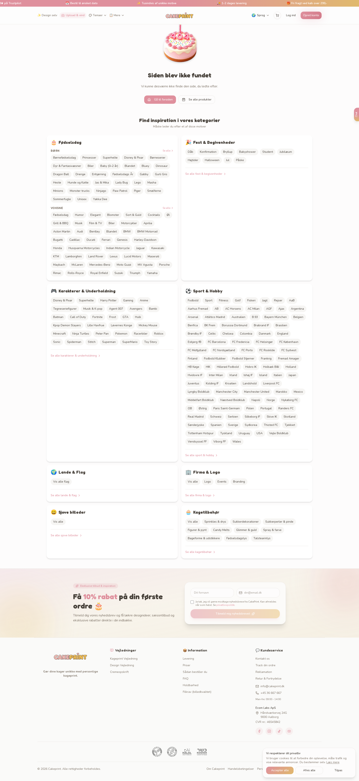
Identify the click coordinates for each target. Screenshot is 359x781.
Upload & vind (75, 15)
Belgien (298, 317)
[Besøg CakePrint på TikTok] (279, 731)
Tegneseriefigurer (65, 309)
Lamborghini (74, 256)
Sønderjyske (196, 425)
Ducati (91, 240)
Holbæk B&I (271, 367)
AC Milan (253, 309)
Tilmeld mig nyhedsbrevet (233, 614)
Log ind (291, 15)
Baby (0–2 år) (109, 166)
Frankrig (266, 359)
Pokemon (121, 334)
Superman (109, 342)
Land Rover (95, 256)
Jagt (264, 300)
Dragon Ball (61, 174)
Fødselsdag (60, 215)
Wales (236, 442)
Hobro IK (251, 367)
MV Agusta (145, 265)
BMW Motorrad (147, 231)
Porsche (164, 265)
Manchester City (226, 392)
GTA (125, 317)
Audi (80, 231)
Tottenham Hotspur (201, 433)
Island (263, 375)
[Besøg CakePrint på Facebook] (259, 731)
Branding (239, 482)
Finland (192, 359)
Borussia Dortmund (234, 325)
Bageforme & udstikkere (204, 538)
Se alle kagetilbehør (198, 552)
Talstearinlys (261, 538)
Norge (271, 400)
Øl (168, 215)
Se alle (166, 150)
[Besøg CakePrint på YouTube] (289, 731)
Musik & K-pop (92, 309)
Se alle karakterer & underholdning (74, 356)
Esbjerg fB (194, 342)
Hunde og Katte (78, 183)
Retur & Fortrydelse (269, 679)
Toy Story (150, 342)
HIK (208, 367)
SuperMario (130, 342)
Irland (233, 375)
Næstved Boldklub (232, 400)
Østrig (203, 408)
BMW (127, 231)
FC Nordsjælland (224, 350)
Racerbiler (141, 334)
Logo (207, 482)
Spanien (216, 425)
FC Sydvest (289, 350)
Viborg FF (219, 442)
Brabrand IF (261, 325)
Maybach (59, 265)
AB (217, 309)
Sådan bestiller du (195, 672)
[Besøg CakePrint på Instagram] (269, 731)
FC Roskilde (267, 350)
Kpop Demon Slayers (67, 325)
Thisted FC (271, 425)
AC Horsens (233, 309)
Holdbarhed (190, 685)
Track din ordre (265, 665)
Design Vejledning (122, 665)
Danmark (265, 334)
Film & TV (95, 223)
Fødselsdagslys (236, 538)
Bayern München (275, 317)
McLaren (77, 265)
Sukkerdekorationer (246, 522)
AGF (269, 309)
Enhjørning (99, 174)
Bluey (145, 166)
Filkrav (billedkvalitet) (197, 692)
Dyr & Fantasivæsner (67, 166)
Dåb (190, 152)
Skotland (289, 417)
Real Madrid (196, 417)
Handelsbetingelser (241, 769)
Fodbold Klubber (215, 359)
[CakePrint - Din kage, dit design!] (179, 15)
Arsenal (193, 317)
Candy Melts (221, 530)
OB (190, 408)
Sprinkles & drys (215, 522)
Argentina (297, 309)
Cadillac (74, 240)
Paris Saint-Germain (226, 408)
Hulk (138, 317)
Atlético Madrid (215, 317)
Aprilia (148, 223)
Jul (227, 160)
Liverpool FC (271, 383)
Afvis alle (309, 770)
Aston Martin (61, 231)
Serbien (233, 417)
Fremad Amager (288, 359)
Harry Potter (108, 300)
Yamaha (152, 273)
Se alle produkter (200, 99)
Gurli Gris (161, 174)
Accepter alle (280, 770)
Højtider (193, 160)
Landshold (250, 383)
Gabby (144, 174)
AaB (292, 300)
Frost (112, 317)
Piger (137, 191)
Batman (58, 317)
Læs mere (332, 762)
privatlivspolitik (225, 605)
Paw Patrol (120, 191)
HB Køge (193, 367)
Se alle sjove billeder (64, 535)
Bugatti (58, 240)
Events (222, 482)
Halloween (212, 160)
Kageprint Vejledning (124, 659)
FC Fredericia (240, 342)
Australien (238, 317)
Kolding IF (212, 383)
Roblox (158, 334)
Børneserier (157, 158)
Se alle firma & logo (198, 495)
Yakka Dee (100, 199)
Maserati (153, 256)
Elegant (95, 215)
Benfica (193, 325)
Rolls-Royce (76, 273)
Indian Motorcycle (118, 248)
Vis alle (193, 482)
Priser (186, 665)
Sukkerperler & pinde (279, 522)
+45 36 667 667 (271, 693)
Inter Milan (216, 375)
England (282, 334)
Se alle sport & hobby (199, 455)
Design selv (47, 15)
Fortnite (97, 317)
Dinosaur (162, 166)
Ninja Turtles (80, 334)
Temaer (98, 15)
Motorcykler (129, 223)
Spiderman (74, 342)
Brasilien (281, 325)
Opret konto (311, 15)
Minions (58, 191)
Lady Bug (122, 183)
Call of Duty (78, 317)
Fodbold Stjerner (243, 359)
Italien (278, 375)
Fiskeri (251, 300)
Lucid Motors (132, 256)
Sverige (233, 425)
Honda (57, 248)
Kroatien (230, 383)
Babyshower (247, 152)
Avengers (136, 309)
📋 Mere (114, 15)
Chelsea (228, 334)
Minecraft (59, 334)
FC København (288, 342)
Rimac (57, 273)
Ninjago (101, 191)
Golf (238, 300)
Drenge (80, 174)
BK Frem (209, 325)
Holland (291, 367)
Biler (91, 166)
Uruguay (244, 433)
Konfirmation (208, 152)
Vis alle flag (61, 482)
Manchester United (256, 392)
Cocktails (154, 215)
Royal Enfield (99, 273)
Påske (240, 160)
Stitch (92, 342)
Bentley (95, 231)
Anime (144, 300)
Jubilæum (286, 152)
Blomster (113, 215)
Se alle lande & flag (64, 495)
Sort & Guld (133, 215)
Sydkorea (251, 425)
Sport (208, 300)
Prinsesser (89, 158)
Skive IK (272, 417)
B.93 (255, 317)
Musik (78, 223)
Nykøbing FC (290, 400)
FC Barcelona (217, 342)
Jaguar (140, 248)
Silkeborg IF (252, 417)
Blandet (130, 166)
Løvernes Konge (121, 325)
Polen (250, 408)
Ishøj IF (248, 375)
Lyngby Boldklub (198, 392)
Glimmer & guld (246, 530)
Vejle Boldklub (278, 433)
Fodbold (193, 300)
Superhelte (110, 158)
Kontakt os (263, 659)
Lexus (114, 256)
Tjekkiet (290, 425)
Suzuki (118, 273)
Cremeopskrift (119, 672)
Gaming (128, 300)
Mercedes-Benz (100, 265)
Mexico (298, 392)
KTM (56, 256)
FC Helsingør (264, 342)
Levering (188, 659)
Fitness (223, 300)
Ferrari (106, 240)
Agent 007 (116, 309)
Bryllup (227, 152)
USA (260, 433)
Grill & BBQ (60, 223)
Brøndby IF (195, 334)
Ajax (281, 309)
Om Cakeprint (216, 769)
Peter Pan (102, 334)
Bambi (153, 309)
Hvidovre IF (195, 375)
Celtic (212, 334)
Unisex (81, 199)
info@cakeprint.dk (272, 686)
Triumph (135, 273)
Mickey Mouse (148, 325)
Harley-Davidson (145, 240)
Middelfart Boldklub (201, 400)
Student (267, 152)
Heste (57, 183)
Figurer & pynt (197, 530)
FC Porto (247, 350)
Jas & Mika (102, 183)
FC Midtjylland (197, 350)
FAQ (185, 679)
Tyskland (226, 433)
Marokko (281, 392)
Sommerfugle (62, 199)
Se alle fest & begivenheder (203, 174)
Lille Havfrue (95, 325)
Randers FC (286, 408)
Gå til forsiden (163, 99)
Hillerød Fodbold (228, 367)
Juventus (193, 383)
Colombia (246, 334)
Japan (292, 375)
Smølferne (154, 191)
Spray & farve (272, 530)
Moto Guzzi (124, 265)
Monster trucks (80, 191)
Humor (79, 215)
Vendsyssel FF (197, 442)
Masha (152, 183)
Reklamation (264, 672)
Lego (137, 183)
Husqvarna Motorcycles (84, 248)
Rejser (278, 300)
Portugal (266, 408)
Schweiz (215, 417)
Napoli (256, 400)
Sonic (56, 342)
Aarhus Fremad (198, 309)
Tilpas (338, 770)
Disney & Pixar (133, 158)
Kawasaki (157, 248)
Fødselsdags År (123, 174)
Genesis (122, 240)
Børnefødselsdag (64, 158)
